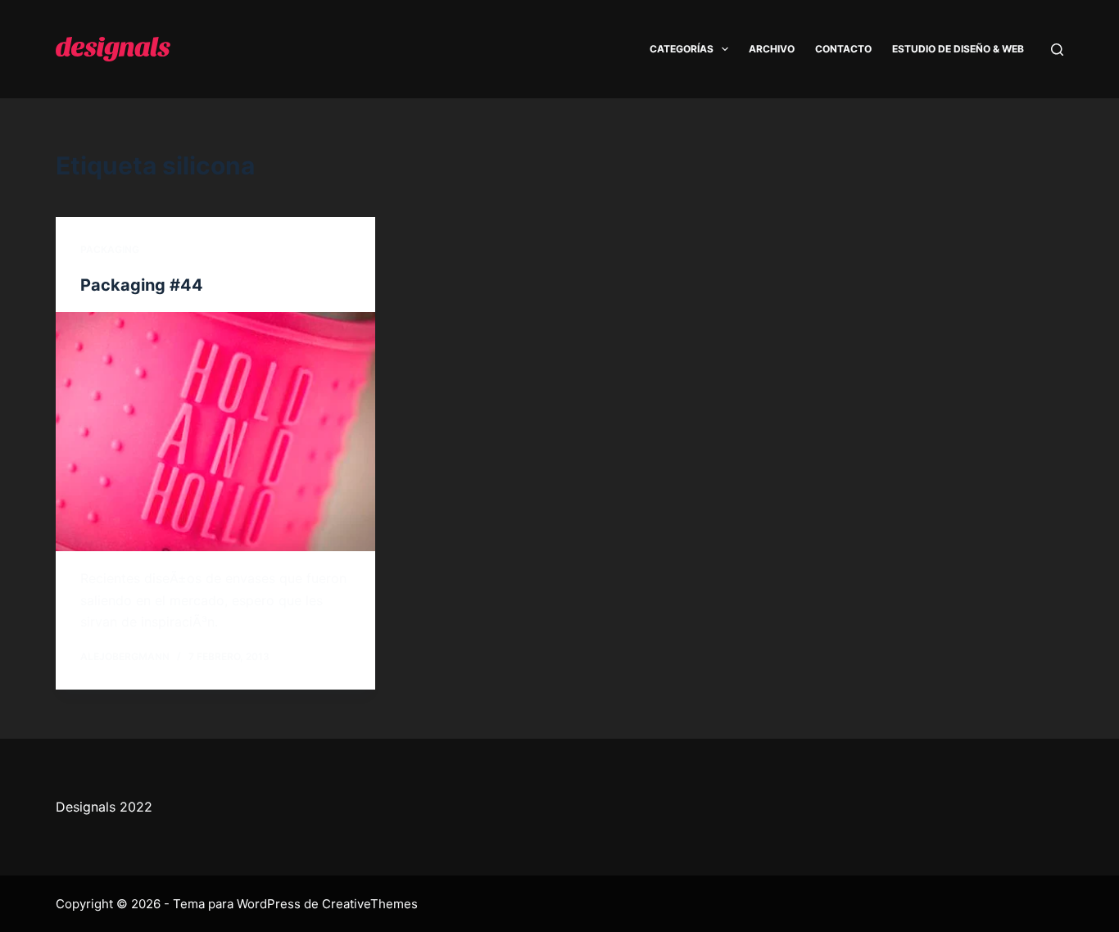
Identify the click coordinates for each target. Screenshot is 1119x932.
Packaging (109, 249)
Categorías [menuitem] (682, 49)
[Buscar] (1057, 49)
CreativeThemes (370, 904)
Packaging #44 (141, 285)
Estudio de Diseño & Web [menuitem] (958, 49)
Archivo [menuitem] (772, 49)
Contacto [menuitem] (843, 49)
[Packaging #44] (215, 431)
